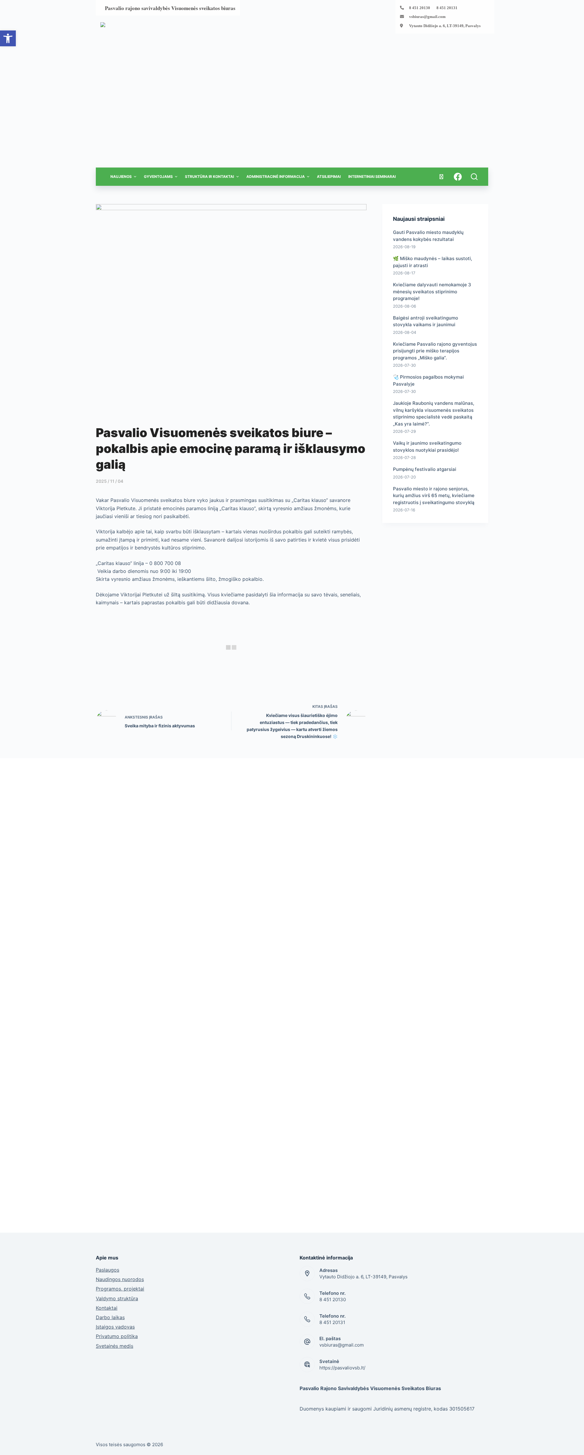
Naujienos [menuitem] (121, 176)
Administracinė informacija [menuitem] (275, 176)
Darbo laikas (110, 1317)
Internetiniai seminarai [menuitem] (372, 176)
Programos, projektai (120, 1289)
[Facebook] (458, 177)
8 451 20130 (332, 1299)
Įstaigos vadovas (115, 1327)
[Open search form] (474, 176)
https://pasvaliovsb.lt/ (342, 1368)
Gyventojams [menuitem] (158, 176)
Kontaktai (106, 1308)
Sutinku (460, 1447)
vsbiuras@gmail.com (427, 16)
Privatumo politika (117, 1336)
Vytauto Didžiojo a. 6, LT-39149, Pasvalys (445, 25)
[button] (8, 38)
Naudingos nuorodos (120, 1279)
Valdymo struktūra (117, 1298)
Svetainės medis (114, 1346)
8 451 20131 (332, 1322)
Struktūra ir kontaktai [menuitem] (209, 176)
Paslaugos (107, 1270)
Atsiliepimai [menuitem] (329, 176)
